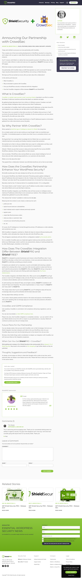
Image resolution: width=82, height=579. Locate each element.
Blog (57, 2)
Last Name (45, 529)
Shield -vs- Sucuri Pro (55, 567)
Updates (48, 46)
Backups (47, 2)
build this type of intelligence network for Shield (24, 129)
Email (31, 463)
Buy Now (73, 2)
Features (41, 2)
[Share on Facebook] (61, 37)
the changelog (31, 346)
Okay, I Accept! (71, 572)
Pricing (53, 2)
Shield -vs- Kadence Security (56, 564)
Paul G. (13, 503)
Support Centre (37, 561)
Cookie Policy (71, 575)
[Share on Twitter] (68, 37)
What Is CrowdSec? (61, 45)
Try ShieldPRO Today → (12, 382)
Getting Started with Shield (40, 559)
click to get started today (38, 368)
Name (4, 463)
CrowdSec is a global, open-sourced (11, 97)
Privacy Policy (69, 561)
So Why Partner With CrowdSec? (63, 47)
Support (62, 2)
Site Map (68, 564)
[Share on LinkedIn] (74, 37)
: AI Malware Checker (24, 559)
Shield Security (40, 46)
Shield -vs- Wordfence (55, 561)
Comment (5, 446)
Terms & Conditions (70, 559)
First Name (45, 525)
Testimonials (53, 559)
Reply (6, 436)
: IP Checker (23, 561)
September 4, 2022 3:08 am (15, 426)
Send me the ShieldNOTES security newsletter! (56, 543)
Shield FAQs (36, 564)
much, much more (35, 374)
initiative (33, 97)
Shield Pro (31, 46)
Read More (5, 510)
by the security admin (45, 237)
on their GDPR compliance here (24, 314)
